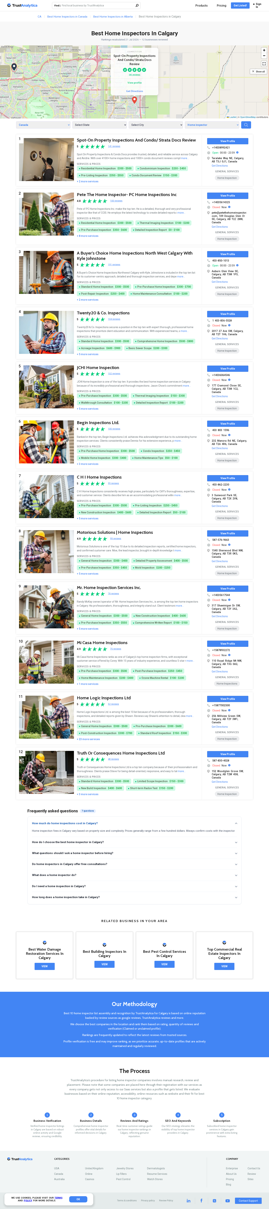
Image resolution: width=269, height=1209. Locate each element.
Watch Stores (155, 1179)
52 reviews (113, 704)
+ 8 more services (87, 235)
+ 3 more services (87, 463)
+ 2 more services (87, 181)
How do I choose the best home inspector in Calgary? (68, 842)
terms (58, 1197)
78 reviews (113, 594)
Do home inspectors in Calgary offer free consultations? (69, 864)
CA (39, 16)
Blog (228, 1184)
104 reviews (114, 319)
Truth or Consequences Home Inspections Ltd (121, 753)
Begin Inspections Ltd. (98, 422)
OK (78, 1199)
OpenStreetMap (248, 117)
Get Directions (134, 91)
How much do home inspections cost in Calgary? (65, 823)
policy (28, 1200)
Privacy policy (148, 1200)
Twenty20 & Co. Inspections (103, 312)
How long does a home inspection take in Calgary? (66, 897)
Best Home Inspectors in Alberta (113, 16)
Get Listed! (240, 5)
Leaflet (232, 117)
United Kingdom (94, 1168)
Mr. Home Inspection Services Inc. (109, 587)
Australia (59, 1179)
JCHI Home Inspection (98, 367)
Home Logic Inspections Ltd (104, 697)
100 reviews (116, 201)
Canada (58, 1173)
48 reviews (113, 759)
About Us (231, 1173)
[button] (134, 100)
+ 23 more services (88, 739)
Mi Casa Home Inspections (102, 642)
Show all (260, 71)
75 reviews (115, 649)
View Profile (228, 141)
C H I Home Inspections (99, 477)
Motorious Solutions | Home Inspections (115, 532)
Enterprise (232, 1168)
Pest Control (123, 1179)
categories (62, 1159)
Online (88, 1173)
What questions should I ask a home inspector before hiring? (72, 853)
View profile (135, 82)
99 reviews (113, 483)
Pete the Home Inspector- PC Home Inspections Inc (127, 194)
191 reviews (114, 265)
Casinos (89, 1179)
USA (56, 1168)
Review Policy (166, 1200)
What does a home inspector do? (54, 875)
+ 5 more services (87, 354)
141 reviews (134, 74)
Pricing (221, 5)
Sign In (258, 5)
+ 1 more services (87, 683)
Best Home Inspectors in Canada (67, 16)
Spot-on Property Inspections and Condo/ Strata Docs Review (136, 140)
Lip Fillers (121, 1173)
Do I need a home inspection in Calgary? (59, 886)
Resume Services (157, 1173)
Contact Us (254, 1168)
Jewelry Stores (125, 1168)
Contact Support (248, 1200)
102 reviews (114, 374)
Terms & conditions (127, 1200)
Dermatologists (156, 1168)
